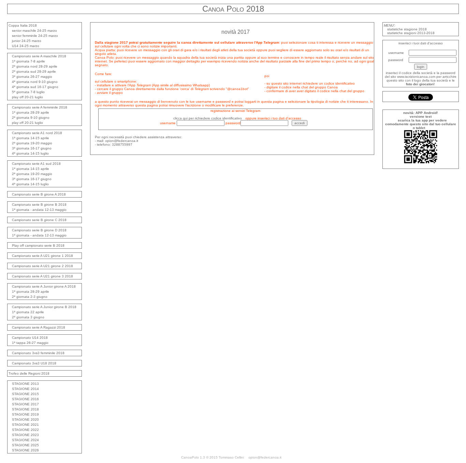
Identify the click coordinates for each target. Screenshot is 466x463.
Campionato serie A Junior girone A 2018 (44, 286)
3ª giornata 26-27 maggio (32, 76)
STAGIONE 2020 (25, 419)
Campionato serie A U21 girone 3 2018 (42, 276)
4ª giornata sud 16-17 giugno (35, 87)
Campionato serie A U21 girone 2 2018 (42, 266)
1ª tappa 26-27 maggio (30, 343)
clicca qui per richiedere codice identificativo (207, 118)
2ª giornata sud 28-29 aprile (34, 71)
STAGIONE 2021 (25, 424)
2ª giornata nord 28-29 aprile (34, 66)
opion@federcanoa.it (264, 457)
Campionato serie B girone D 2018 (39, 230)
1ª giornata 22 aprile (28, 312)
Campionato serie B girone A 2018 (39, 194)
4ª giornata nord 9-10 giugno (35, 82)
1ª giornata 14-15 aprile (30, 138)
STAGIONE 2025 (25, 445)
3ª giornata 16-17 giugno (32, 148)
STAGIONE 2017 (25, 404)
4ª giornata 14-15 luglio (30, 153)
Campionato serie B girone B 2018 (39, 204)
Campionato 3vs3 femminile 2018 (38, 353)
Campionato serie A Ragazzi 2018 (38, 327)
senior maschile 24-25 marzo (34, 30)
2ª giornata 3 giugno (28, 317)
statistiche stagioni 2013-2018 (411, 33)
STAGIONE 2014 (25, 389)
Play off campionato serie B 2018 (38, 245)
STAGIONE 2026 (25, 450)
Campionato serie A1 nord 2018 (37, 133)
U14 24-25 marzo (25, 46)
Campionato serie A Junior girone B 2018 (44, 307)
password (395, 60)
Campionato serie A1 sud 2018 (36, 163)
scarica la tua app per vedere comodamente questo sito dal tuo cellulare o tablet (420, 124)
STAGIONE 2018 (25, 409)
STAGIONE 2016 (25, 399)
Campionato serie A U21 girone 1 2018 (42, 256)
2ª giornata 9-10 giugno (30, 117)
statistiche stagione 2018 (407, 29)
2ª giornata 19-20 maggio (32, 143)
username (396, 53)
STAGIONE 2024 (25, 440)
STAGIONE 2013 (25, 384)
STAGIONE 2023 (25, 435)
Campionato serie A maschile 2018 (39, 56)
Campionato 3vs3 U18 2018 (34, 363)
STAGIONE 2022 (25, 430)
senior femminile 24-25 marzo (35, 36)
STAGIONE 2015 (25, 394)
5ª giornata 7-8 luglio (28, 92)
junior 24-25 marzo (26, 41)
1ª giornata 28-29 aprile (30, 112)
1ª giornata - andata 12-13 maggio (39, 210)
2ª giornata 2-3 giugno (29, 297)
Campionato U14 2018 (30, 337)
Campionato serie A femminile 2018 (39, 107)
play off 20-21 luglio (27, 97)
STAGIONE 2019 (25, 414)
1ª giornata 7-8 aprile (28, 61)
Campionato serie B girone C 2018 (39, 220)
